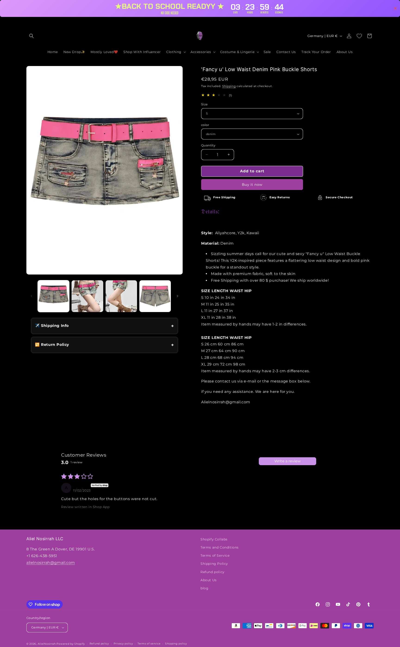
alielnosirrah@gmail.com (50, 562)
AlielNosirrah (47, 643)
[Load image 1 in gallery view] (53, 296)
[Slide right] (177, 296)
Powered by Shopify (70, 643)
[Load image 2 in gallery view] (87, 296)
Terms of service (149, 643)
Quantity (208, 145)
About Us (208, 580)
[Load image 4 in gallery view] (155, 296)
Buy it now (252, 184)
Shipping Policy (214, 564)
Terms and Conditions (219, 547)
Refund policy (212, 572)
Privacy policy (123, 643)
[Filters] (323, 461)
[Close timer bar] (395, 8)
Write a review (287, 461)
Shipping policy (176, 643)
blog (204, 588)
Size (204, 104)
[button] (31, 36)
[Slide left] (31, 296)
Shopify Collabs (214, 539)
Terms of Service (215, 555)
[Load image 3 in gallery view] (121, 296)
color (205, 125)
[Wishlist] (359, 36)
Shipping (229, 86)
